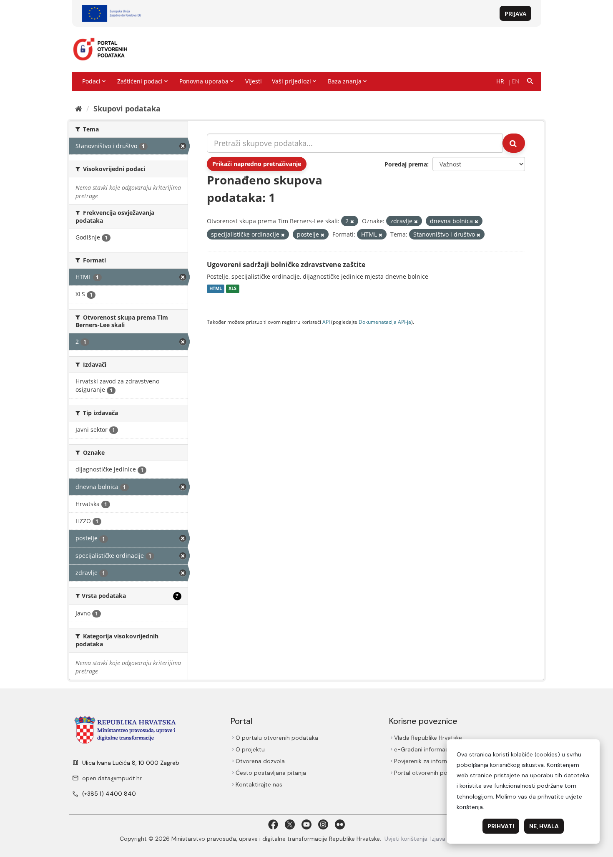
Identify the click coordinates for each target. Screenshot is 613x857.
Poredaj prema (405, 164)
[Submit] (513, 143)
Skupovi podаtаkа (127, 108)
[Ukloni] (352, 221)
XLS (232, 289)
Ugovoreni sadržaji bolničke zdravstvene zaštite (286, 264)
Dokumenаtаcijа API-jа (385, 321)
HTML (215, 289)
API (326, 321)
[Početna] (78, 108)
